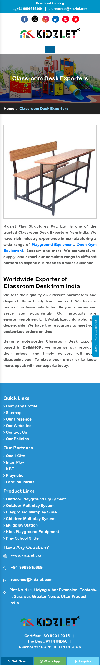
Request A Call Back (95, 336)
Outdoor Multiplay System (30, 505)
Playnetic (14, 475)
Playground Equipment (53, 244)
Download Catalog (50, 3)
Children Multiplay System (30, 518)
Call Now (18, 661)
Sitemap (13, 412)
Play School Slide (22, 538)
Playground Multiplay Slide (31, 512)
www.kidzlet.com (27, 555)
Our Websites (18, 425)
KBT (9, 469)
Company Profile (21, 406)
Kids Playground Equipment (32, 531)
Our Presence (18, 419)
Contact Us (16, 432)
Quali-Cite (15, 455)
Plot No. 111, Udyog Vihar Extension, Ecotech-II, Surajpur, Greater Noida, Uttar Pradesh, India (53, 596)
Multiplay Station (21, 525)
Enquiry (84, 661)
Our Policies (17, 438)
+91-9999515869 (29, 9)
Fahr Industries (19, 482)
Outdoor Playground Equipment (35, 499)
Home (9, 108)
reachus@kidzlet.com (70, 9)
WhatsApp (51, 661)
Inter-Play (14, 462)
